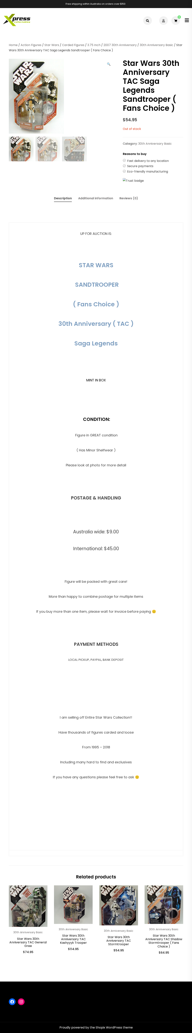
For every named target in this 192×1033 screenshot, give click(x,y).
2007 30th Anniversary (120, 45)
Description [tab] (63, 198)
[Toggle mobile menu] (186, 20)
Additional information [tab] (95, 198)
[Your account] (164, 20)
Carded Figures (73, 45)
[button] (109, 64)
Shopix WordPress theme (114, 1027)
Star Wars (51, 45)
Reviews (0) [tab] (128, 198)
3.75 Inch (93, 45)
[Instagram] (21, 1001)
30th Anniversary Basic (156, 45)
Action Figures (31, 45)
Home (13, 45)
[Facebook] (12, 1001)
